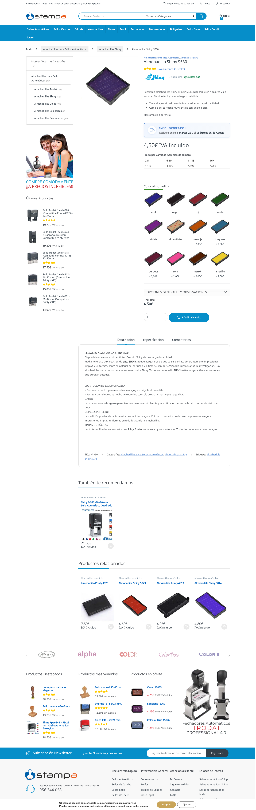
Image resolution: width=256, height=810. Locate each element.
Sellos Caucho (61, 29)
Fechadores (137, 29)
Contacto (175, 789)
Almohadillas (95, 29)
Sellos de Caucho (121, 784)
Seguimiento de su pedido (180, 3)
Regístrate (217, 753)
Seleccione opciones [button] (108, 546)
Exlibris (79, 29)
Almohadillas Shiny (110, 49)
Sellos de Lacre (120, 795)
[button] (187, 292)
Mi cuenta (225, 3)
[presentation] (229, 655)
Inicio (29, 49)
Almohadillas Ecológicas (49, 111)
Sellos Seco (193, 29)
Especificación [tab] (153, 340)
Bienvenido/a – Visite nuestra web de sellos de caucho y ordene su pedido (63, 3)
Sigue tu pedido (179, 784)
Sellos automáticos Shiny (213, 784)
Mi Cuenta (176, 779)
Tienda (206, 3)
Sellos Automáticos (38, 29)
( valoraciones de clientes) (171, 68)
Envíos (144, 784)
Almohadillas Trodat (48, 89)
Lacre (30, 37)
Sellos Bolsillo (212, 29)
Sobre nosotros (149, 779)
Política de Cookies (151, 789)
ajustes (144, 806)
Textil (123, 29)
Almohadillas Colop (47, 103)
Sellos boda (118, 789)
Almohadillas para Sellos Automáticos (64, 49)
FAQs (173, 795)
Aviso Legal (147, 795)
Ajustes (187, 804)
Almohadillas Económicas (51, 118)
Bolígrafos (176, 29)
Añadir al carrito (191, 317)
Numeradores (157, 29)
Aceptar (166, 804)
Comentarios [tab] (181, 340)
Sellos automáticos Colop (213, 779)
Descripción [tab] (125, 340)
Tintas (111, 29)
